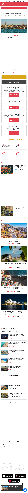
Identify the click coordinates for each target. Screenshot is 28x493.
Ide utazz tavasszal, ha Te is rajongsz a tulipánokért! (20, 166)
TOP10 (2, 463)
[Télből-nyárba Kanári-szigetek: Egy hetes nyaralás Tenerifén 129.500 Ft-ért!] (14, 285)
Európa (16, 444)
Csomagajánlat (20, 1)
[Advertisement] (14, 55)
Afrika (16, 450)
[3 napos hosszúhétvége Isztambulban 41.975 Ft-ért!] (4, 370)
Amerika (17, 448)
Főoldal (2, 444)
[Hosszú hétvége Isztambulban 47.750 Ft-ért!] (4, 354)
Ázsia (16, 446)
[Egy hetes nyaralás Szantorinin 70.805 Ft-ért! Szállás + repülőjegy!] (14, 238)
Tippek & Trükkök (4, 461)
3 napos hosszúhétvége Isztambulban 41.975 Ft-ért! (15, 367)
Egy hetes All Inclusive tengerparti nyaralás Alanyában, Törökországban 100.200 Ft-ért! (17, 344)
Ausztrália (17, 451)
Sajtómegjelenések (5, 453)
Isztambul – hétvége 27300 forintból (19, 207)
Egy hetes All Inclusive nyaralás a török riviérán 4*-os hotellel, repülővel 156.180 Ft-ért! (16, 359)
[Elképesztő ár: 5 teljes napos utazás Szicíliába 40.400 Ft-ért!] (14, 262)
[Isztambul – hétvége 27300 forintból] (7, 215)
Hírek (15, 169)
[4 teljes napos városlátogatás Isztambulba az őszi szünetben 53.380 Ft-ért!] (4, 338)
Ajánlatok (8, 1)
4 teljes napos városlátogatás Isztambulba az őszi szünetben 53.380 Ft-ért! (16, 335)
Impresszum (3, 450)
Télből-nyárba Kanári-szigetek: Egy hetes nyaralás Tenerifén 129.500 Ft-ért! (14, 288)
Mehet (24, 324)
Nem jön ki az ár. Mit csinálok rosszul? (17, 139)
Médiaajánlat (3, 451)
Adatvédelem (4, 448)
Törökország (18, 210)
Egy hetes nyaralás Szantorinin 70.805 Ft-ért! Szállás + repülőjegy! (14, 240)
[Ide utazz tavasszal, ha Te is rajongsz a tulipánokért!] (7, 174)
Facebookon (14, 72)
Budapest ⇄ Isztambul (14, 87)
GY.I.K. (2, 460)
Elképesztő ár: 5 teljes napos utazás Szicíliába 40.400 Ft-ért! (14, 264)
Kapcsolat (17, 460)
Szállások (13, 1)
